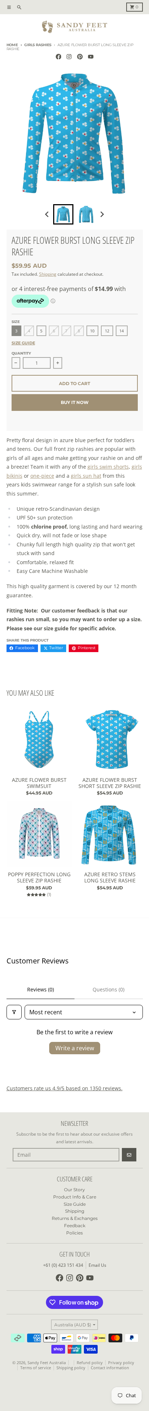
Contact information (110, 1367)
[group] (63, 214)
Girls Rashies (37, 45)
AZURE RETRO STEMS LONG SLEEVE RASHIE (110, 877)
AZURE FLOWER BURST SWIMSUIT (39, 783)
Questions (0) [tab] (108, 989)
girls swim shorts (108, 466)
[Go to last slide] (47, 214)
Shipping (47, 274)
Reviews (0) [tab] (40, 989)
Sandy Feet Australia (46, 1362)
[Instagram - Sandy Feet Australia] (69, 57)
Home (12, 45)
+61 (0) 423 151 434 (63, 1265)
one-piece (42, 475)
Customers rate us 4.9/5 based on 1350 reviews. (65, 1088)
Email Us (97, 1265)
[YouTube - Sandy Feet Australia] (90, 57)
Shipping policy (70, 1367)
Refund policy (90, 1362)
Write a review (74, 1048)
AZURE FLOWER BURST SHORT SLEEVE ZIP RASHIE (109, 783)
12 (107, 330)
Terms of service (35, 1367)
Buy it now (75, 402)
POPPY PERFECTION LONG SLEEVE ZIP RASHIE (39, 877)
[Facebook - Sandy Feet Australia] (58, 57)
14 (121, 330)
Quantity (21, 353)
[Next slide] (101, 214)
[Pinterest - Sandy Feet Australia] (80, 57)
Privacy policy (121, 1362)
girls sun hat (86, 475)
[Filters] (14, 1012)
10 (92, 330)
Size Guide (23, 343)
